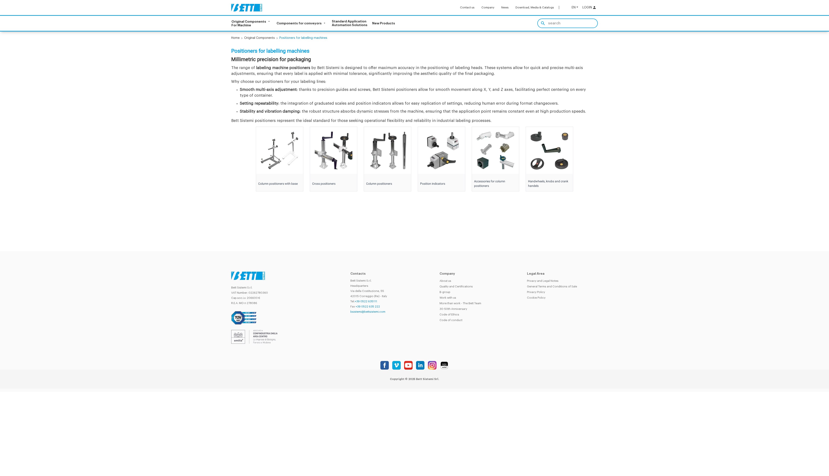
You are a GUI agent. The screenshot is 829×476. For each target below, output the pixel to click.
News (505, 7)
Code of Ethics (449, 314)
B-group (445, 292)
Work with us (448, 297)
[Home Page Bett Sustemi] (246, 7)
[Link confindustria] (254, 336)
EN (574, 7)
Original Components (259, 37)
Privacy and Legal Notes (542, 280)
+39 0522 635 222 (368, 306)
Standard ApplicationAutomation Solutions (349, 23)
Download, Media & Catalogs (535, 7)
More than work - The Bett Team (460, 303)
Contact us (467, 7)
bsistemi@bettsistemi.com (367, 311)
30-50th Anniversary (453, 308)
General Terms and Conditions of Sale (552, 286)
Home (235, 37)
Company (487, 7)
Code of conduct (451, 320)
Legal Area (535, 273)
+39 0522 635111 (366, 301)
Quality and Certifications (456, 286)
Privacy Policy (536, 292)
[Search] (543, 23)
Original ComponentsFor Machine (248, 23)
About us (445, 280)
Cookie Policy (536, 297)
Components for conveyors (299, 23)
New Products (383, 23)
